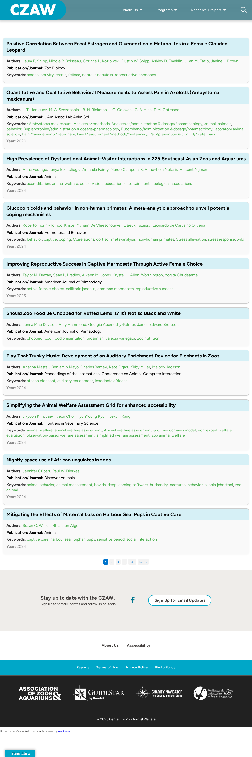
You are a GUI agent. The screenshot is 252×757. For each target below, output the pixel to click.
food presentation (69, 338)
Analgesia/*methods (92, 123)
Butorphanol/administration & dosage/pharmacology (166, 129)
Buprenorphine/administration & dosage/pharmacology (71, 129)
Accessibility (138, 645)
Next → (143, 562)
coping (65, 239)
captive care (37, 539)
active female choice (45, 288)
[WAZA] (214, 700)
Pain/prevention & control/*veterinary (182, 134)
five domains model (178, 430)
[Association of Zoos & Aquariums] (40, 700)
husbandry (159, 484)
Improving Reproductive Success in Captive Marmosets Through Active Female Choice (104, 264)
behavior (13, 129)
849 (132, 562)
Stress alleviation (191, 239)
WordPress (64, 731)
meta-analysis (123, 239)
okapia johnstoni (219, 484)
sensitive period (111, 539)
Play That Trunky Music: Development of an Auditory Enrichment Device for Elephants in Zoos (112, 356)
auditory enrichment (75, 380)
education (113, 183)
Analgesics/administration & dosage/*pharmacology (156, 123)
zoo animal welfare (168, 435)
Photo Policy (165, 667)
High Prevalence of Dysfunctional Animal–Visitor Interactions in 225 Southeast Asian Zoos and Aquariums (126, 159)
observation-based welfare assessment (61, 435)
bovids (100, 484)
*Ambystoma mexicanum (49, 123)
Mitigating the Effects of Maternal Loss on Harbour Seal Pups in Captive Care (93, 514)
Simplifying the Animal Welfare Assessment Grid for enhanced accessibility (91, 405)
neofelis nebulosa (97, 75)
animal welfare (65, 183)
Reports (83, 667)
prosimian (95, 338)
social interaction (141, 539)
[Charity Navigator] (158, 700)
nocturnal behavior (186, 484)
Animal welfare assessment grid (131, 430)
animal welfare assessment (78, 430)
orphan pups (84, 539)
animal (210, 123)
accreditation (38, 183)
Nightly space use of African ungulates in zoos (58, 460)
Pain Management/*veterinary (48, 134)
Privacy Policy (136, 667)
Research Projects (206, 10)
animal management (74, 484)
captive (50, 239)
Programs (165, 10)
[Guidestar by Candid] (99, 700)
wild (240, 239)
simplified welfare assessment (123, 435)
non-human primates (156, 239)
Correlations (83, 239)
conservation (91, 183)
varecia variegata (120, 338)
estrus (61, 75)
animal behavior (40, 484)
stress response (221, 239)
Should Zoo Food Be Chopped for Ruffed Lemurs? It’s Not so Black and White (93, 313)
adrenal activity (40, 75)
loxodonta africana (111, 380)
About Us (130, 10)
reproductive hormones (135, 75)
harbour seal (61, 539)
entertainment (137, 183)
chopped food (39, 338)
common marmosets (115, 288)
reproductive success (154, 288)
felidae (74, 75)
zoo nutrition (148, 338)
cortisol (102, 239)
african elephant (41, 380)
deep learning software (128, 484)
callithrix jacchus (80, 288)
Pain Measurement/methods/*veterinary (112, 134)
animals (224, 123)
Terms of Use (107, 667)
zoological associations (172, 183)
